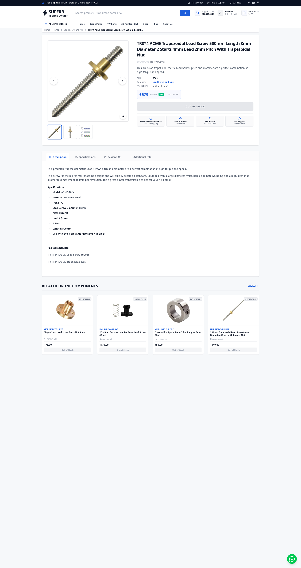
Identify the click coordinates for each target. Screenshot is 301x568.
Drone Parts (96, 23)
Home (82, 23)
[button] (88, 81)
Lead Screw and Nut (73, 30)
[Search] (185, 13)
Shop (146, 23)
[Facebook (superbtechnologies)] (249, 3)
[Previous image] (54, 81)
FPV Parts (112, 23)
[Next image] (122, 81)
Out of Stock (195, 106)
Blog (155, 23)
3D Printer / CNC (129, 23)
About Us (167, 23)
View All (252, 286)
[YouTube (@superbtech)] (253, 3)
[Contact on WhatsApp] (292, 559)
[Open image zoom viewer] (123, 116)
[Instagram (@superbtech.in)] (258, 3)
